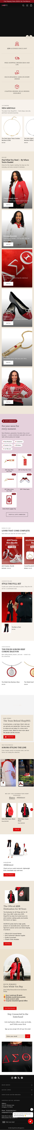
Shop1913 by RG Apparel (11, 1100)
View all (17, 829)
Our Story (7, 943)
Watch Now (10, 737)
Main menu (6, 1085)
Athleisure (21, 798)
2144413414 (9, 1110)
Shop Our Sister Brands (11, 1094)
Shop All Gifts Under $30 (17, 514)
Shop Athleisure (9, 874)
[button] (8, 772)
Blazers (12, 798)
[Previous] (27, 36)
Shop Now (6, 33)
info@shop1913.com (7, 1112)
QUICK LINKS (6, 1089)
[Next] (30, 36)
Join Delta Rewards (10, 1008)
